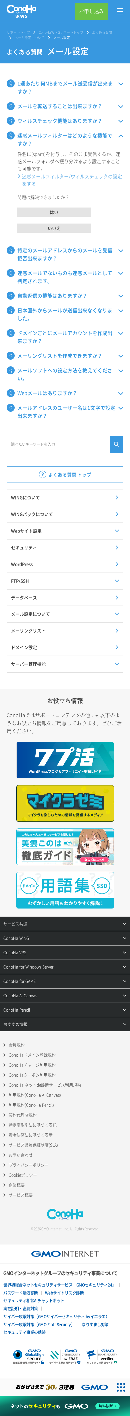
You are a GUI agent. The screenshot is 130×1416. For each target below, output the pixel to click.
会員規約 (17, 1045)
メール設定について (30, 37)
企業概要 (17, 1185)
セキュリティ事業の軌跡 (24, 1332)
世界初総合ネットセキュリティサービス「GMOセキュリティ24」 (59, 1285)
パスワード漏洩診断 (20, 1293)
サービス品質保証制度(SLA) (33, 1145)
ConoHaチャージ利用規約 (32, 1065)
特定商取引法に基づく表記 (33, 1125)
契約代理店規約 (23, 1115)
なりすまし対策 (95, 1325)
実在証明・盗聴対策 (20, 1309)
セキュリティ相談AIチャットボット (33, 1301)
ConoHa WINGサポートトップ (61, 32)
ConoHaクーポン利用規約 (32, 1075)
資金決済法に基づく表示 (31, 1135)
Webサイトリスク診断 (64, 1293)
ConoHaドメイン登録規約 (32, 1055)
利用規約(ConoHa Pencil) (31, 1105)
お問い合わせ (21, 1155)
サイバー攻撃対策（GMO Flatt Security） (39, 1325)
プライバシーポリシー (29, 1165)
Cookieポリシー (23, 1175)
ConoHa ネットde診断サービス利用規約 (45, 1085)
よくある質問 (102, 32)
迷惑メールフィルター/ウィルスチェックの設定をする (72, 180)
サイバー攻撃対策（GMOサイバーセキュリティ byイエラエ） (56, 1317)
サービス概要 (21, 1195)
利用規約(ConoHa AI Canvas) (35, 1095)
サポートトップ (18, 32)
